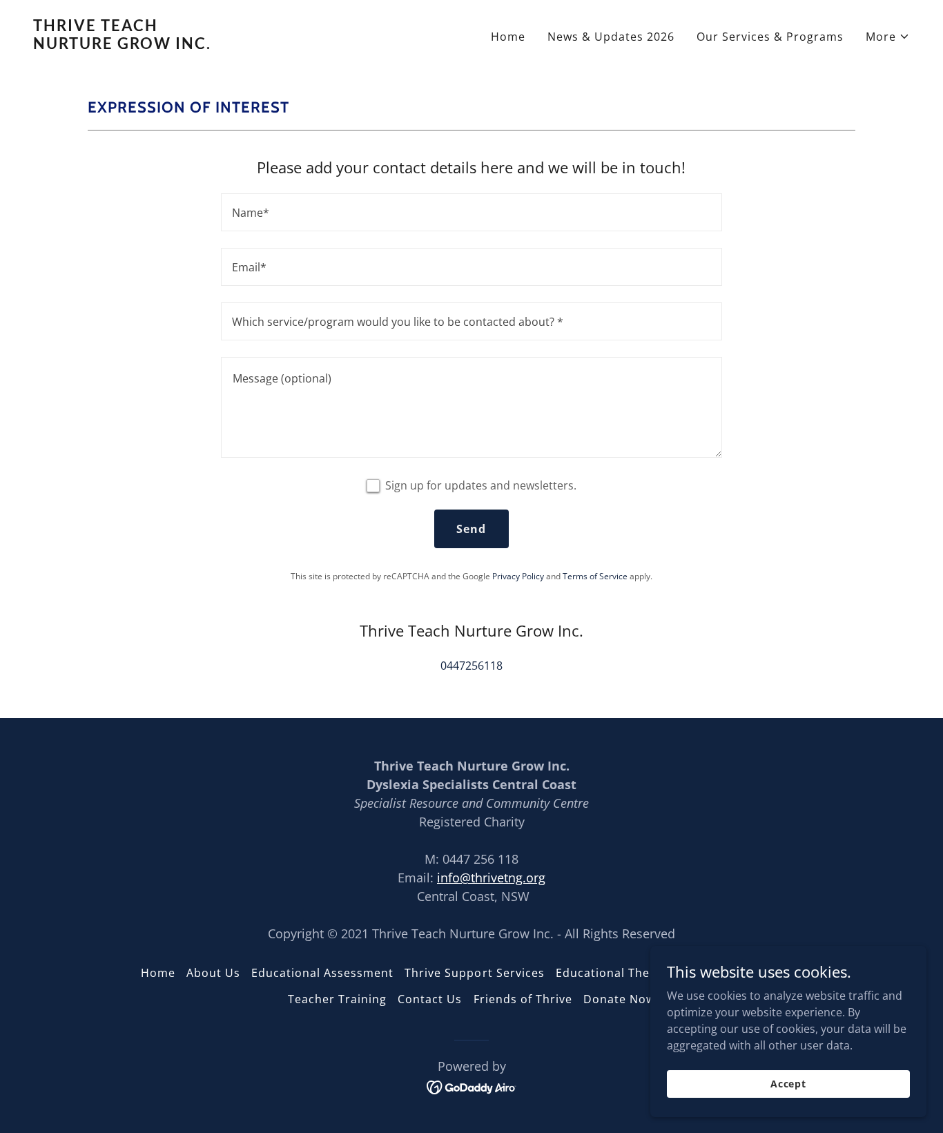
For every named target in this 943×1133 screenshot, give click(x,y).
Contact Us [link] (430, 999)
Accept (788, 1083)
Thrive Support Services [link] (474, 972)
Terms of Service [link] (595, 576)
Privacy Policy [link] (518, 576)
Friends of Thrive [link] (523, 999)
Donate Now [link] (619, 999)
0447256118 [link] (471, 665)
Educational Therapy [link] (616, 972)
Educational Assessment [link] (322, 972)
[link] (246, 44)
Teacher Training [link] (337, 999)
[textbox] (471, 212)
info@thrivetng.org (491, 877)
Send (471, 528)
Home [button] (158, 972)
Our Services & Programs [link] (770, 36)
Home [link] (508, 36)
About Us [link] (213, 972)
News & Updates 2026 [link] (610, 36)
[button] (888, 36)
